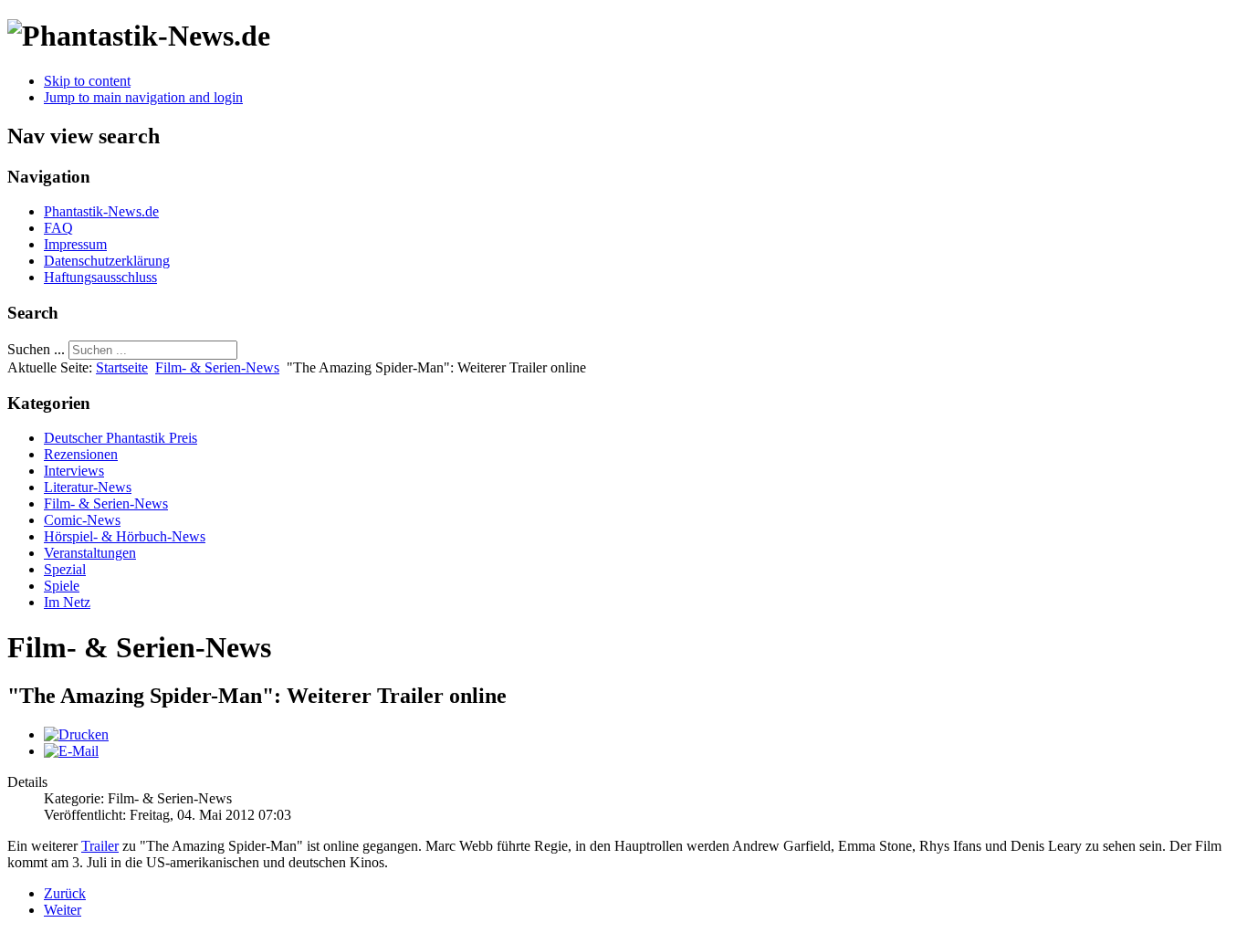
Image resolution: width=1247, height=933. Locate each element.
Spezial (65, 569)
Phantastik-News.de (101, 211)
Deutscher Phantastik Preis (120, 438)
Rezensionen (81, 454)
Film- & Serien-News (217, 367)
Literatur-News (87, 487)
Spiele (61, 585)
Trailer (100, 846)
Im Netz (67, 602)
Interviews (74, 470)
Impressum (75, 244)
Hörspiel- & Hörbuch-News (124, 536)
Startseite (122, 367)
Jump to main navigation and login (143, 97)
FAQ (58, 228)
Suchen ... (36, 349)
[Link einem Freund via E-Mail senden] (71, 751)
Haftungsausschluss (100, 277)
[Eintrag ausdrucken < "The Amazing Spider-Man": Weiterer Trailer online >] (76, 734)
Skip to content (87, 81)
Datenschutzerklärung (107, 260)
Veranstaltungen (90, 553)
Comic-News (82, 520)
